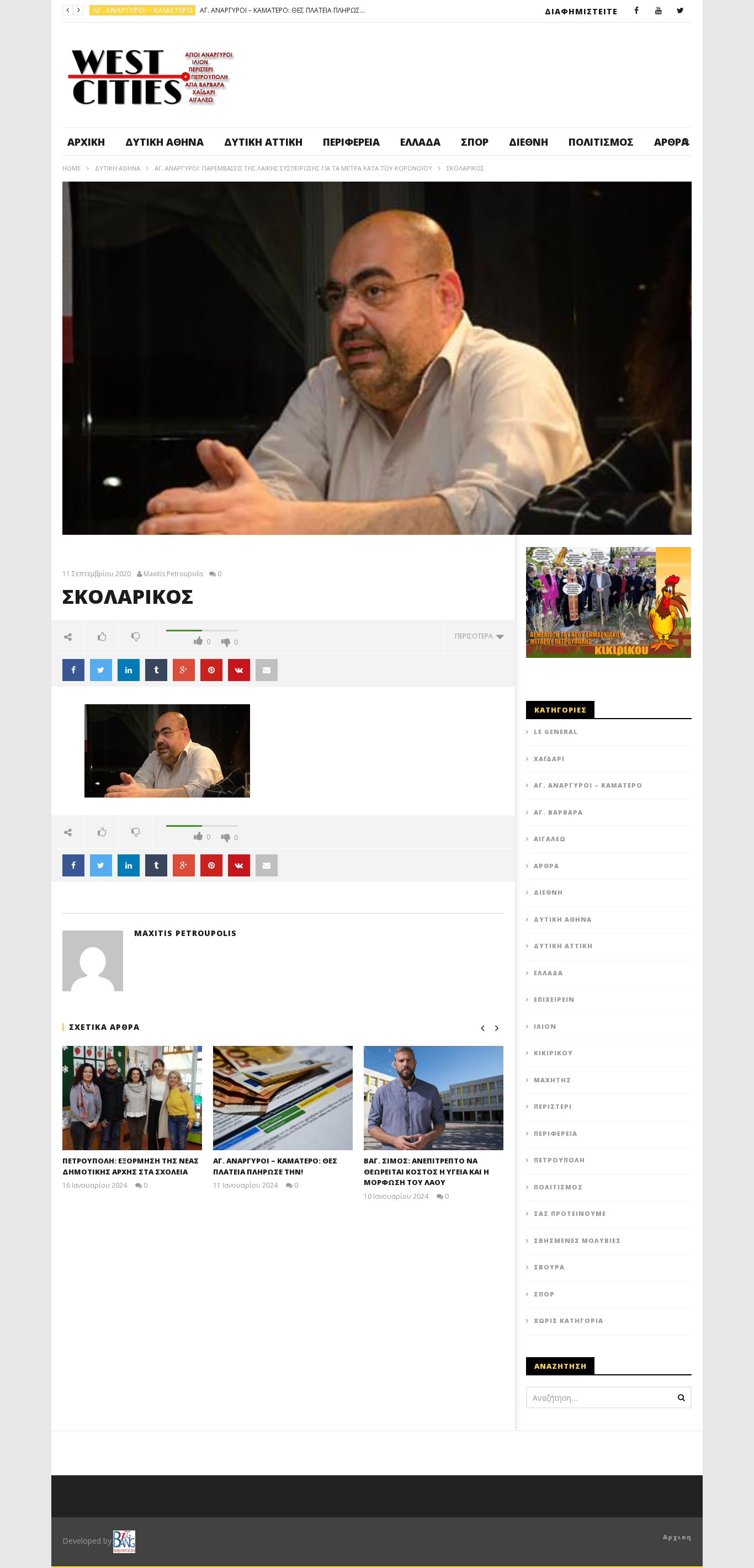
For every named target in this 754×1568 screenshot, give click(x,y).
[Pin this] (211, 670)
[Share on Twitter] (101, 670)
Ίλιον (545, 1026)
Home (71, 168)
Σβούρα (549, 1267)
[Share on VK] (239, 670)
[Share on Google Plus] (184, 670)
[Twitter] (681, 11)
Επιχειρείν (554, 999)
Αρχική (86, 141)
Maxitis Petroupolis (173, 574)
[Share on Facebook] (73, 670)
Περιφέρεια (351, 141)
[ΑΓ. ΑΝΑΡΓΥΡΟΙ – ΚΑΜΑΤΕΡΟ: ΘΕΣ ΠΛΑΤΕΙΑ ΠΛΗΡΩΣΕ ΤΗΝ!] (283, 1098)
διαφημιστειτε (581, 11)
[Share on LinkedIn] (129, 670)
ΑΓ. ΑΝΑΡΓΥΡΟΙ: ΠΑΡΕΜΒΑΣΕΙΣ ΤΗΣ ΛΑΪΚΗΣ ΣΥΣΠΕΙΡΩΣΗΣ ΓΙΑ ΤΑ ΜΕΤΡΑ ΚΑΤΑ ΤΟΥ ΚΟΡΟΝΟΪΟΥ (293, 168)
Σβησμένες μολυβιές (577, 1240)
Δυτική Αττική (263, 141)
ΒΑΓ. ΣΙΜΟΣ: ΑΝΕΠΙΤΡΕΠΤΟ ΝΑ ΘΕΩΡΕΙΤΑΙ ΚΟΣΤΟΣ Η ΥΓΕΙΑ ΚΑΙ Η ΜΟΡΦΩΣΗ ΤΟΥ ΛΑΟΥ (231, 10)
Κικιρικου (553, 1053)
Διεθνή (528, 141)
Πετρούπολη (117, 10)
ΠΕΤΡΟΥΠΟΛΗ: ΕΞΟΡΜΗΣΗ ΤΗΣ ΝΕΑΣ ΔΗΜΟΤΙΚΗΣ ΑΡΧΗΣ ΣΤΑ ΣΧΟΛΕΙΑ (130, 1166)
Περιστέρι (553, 1106)
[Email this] (267, 670)
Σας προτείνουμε (570, 1213)
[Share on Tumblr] (156, 670)
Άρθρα (546, 866)
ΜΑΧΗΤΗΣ (552, 1080)
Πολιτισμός (601, 141)
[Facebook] (636, 11)
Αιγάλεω (550, 839)
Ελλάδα (420, 141)
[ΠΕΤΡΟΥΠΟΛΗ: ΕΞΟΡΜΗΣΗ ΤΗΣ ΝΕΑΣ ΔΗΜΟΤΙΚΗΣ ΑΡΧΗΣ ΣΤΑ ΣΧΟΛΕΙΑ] (132, 1098)
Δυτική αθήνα (164, 141)
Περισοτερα (475, 636)
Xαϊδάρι (549, 758)
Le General (556, 731)
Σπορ (474, 141)
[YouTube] (658, 11)
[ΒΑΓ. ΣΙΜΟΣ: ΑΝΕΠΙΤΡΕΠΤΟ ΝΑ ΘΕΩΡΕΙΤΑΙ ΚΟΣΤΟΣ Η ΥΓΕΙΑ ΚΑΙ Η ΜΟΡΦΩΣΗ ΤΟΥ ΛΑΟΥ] (433, 1098)
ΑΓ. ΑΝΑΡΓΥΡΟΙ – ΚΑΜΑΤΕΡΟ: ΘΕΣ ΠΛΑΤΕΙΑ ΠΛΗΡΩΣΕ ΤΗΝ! (275, 1166)
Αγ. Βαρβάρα (558, 812)
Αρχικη (677, 1537)
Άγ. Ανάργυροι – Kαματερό (588, 785)
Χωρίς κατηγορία (568, 1320)
